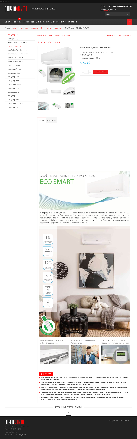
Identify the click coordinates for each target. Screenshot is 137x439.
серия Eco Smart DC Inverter (15, 46)
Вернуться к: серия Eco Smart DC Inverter (49, 42)
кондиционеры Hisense (14, 84)
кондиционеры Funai (13, 77)
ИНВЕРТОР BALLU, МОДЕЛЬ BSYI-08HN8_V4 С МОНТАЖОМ (54, 35)
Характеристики (51, 120)
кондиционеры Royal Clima (15, 107)
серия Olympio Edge (13, 38)
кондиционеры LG (13, 96)
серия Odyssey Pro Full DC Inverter (17, 42)
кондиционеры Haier (13, 80)
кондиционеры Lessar (14, 92)
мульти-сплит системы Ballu (15, 65)
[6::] (29, 114)
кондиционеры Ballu (13, 35)
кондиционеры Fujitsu (14, 73)
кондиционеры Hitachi (14, 88)
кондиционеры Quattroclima (15, 103)
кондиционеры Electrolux (15, 69)
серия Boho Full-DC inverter (15, 61)
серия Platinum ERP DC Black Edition (17, 50)
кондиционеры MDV (13, 99)
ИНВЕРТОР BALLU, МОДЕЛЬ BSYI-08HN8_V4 (119, 35)
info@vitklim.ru (107, 10)
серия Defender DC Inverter (15, 58)
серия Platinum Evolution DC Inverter (17, 54)
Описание (41, 120)
